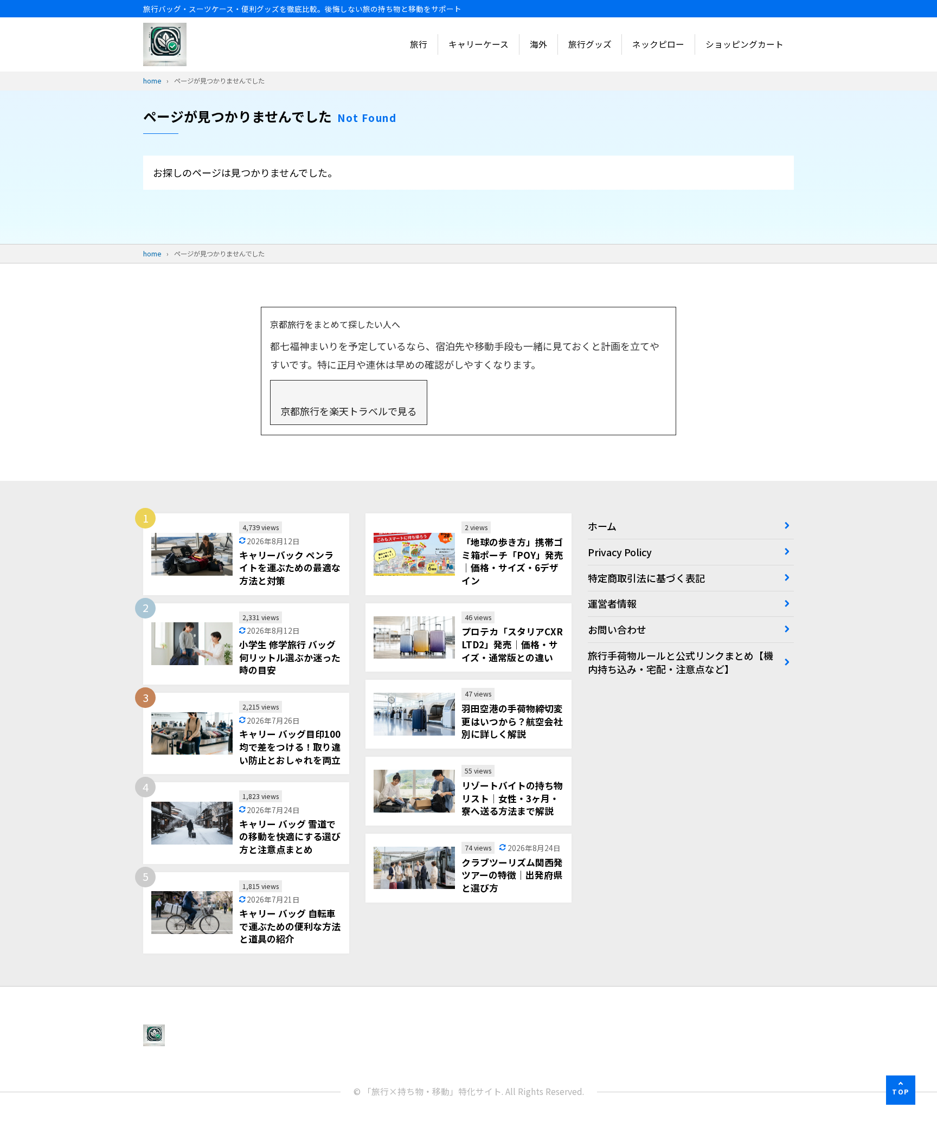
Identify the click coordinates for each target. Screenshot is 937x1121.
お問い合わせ (617, 629)
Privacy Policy (620, 552)
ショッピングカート (744, 44)
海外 (538, 44)
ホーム (602, 526)
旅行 (418, 44)
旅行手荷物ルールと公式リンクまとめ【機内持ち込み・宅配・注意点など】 (680, 662)
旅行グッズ (590, 44)
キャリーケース (478, 44)
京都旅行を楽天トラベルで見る (348, 411)
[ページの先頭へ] (900, 1090)
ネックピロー (658, 44)
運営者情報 (612, 603)
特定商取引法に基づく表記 (646, 578)
